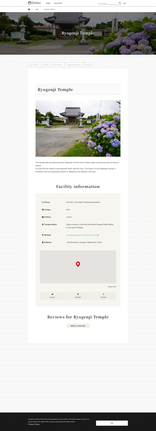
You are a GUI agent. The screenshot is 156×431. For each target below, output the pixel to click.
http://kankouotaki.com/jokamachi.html (81, 235)
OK (112, 423)
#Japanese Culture (74, 65)
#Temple (45, 65)
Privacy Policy (34, 424)
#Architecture (58, 65)
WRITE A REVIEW (78, 326)
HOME (48, 3)
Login (124, 3)
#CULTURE (34, 65)
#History (88, 65)
